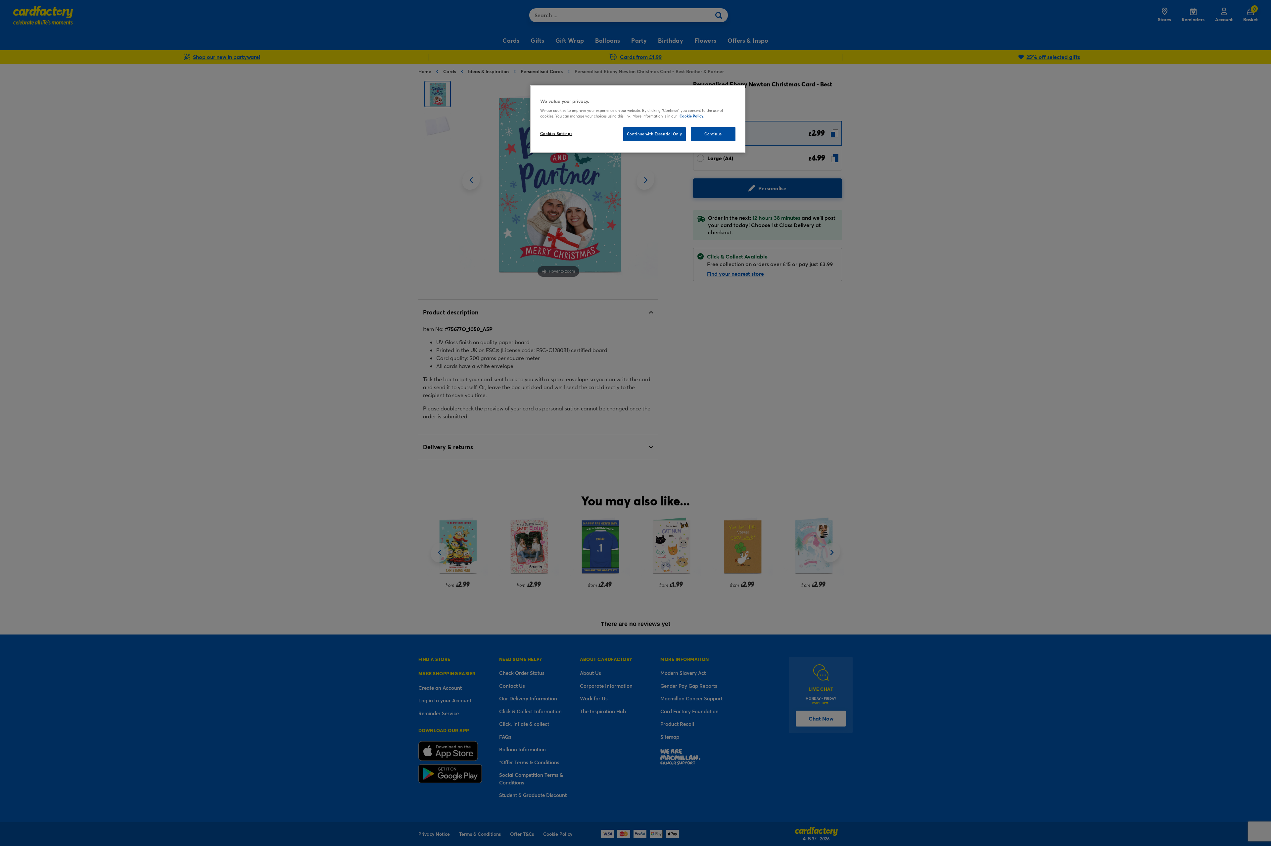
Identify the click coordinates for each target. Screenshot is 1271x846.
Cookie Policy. (692, 116)
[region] (637, 119)
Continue (713, 133)
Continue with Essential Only (654, 133)
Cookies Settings (556, 133)
